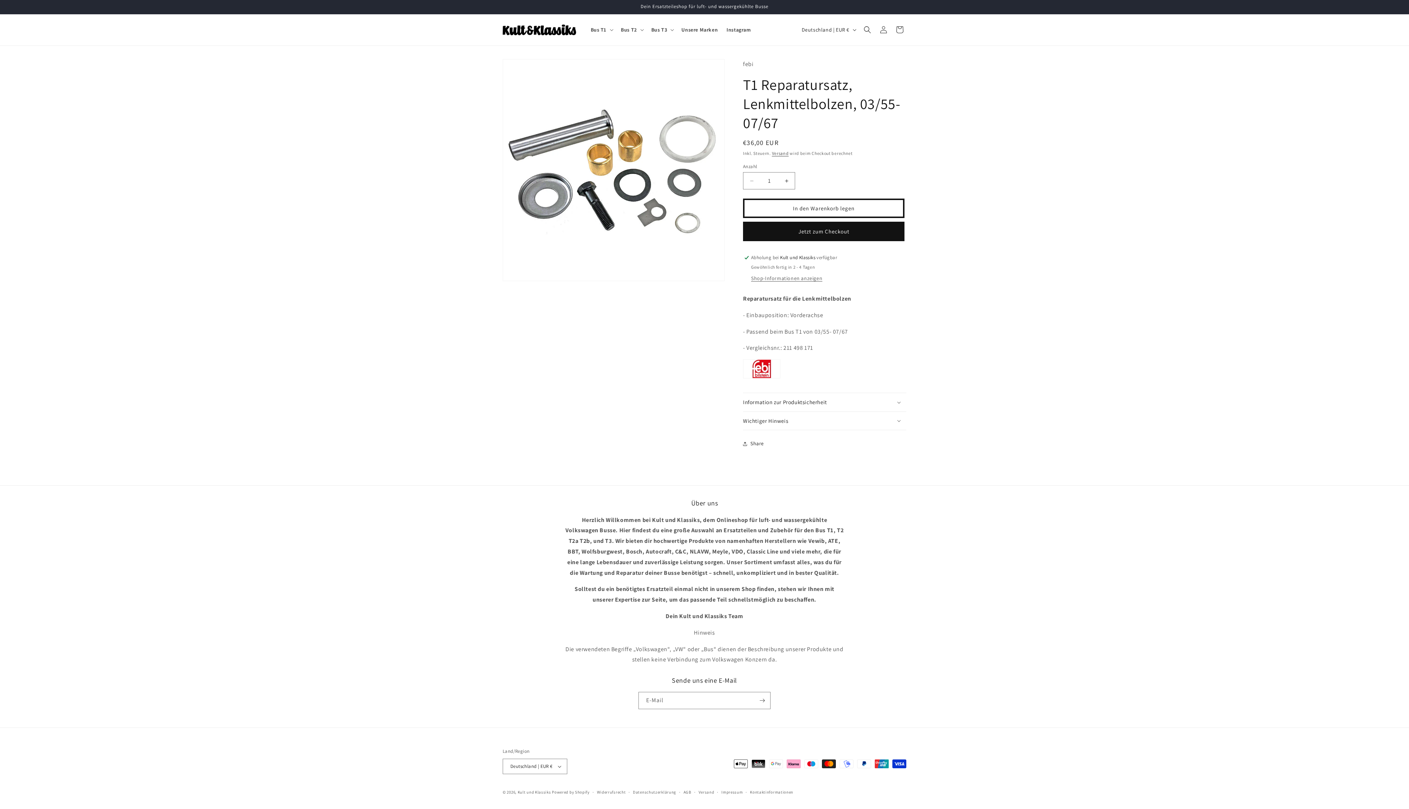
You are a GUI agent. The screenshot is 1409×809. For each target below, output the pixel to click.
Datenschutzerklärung (654, 792)
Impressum (732, 792)
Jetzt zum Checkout (823, 231)
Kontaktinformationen (771, 792)
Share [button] (757, 443)
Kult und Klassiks (534, 792)
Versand (780, 153)
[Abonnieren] (762, 700)
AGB (687, 792)
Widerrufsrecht (611, 792)
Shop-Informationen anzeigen (786, 278)
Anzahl (750, 166)
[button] (601, 29)
